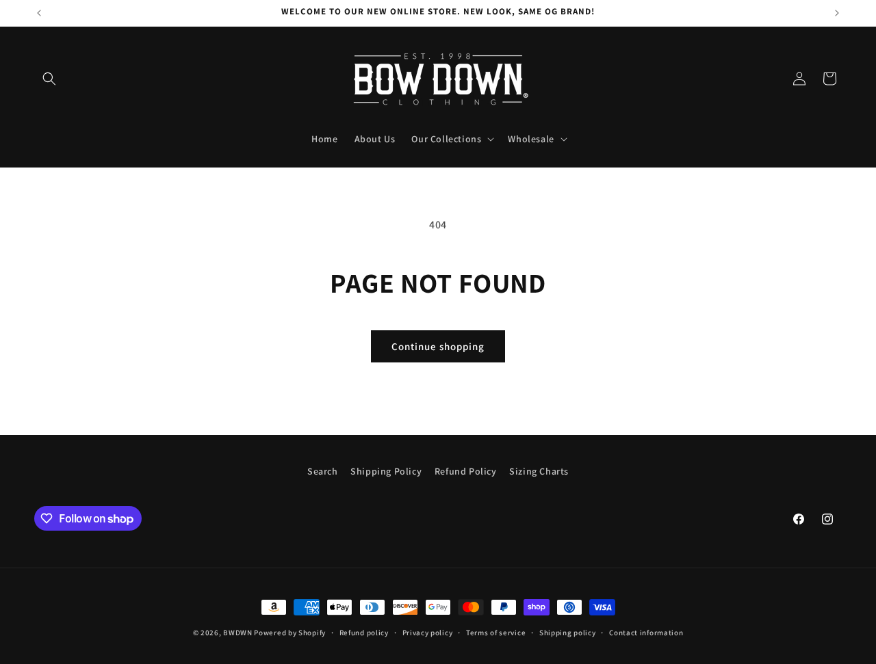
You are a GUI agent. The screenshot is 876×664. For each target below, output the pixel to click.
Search (322, 471)
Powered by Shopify (290, 632)
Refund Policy (466, 471)
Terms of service (496, 632)
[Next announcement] (837, 13)
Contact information (646, 632)
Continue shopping (438, 346)
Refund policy (364, 632)
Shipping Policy (386, 471)
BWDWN (238, 632)
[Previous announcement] (39, 13)
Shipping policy (567, 632)
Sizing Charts (539, 471)
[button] (49, 79)
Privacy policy (427, 632)
